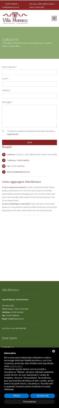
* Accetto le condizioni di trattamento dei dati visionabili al (31, 132)
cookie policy (15, 366)
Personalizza (29, 401)
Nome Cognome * (9, 67)
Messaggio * (7, 102)
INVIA (29, 142)
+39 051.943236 (11, 4)
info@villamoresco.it (10, 7)
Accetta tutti (42, 395)
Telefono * (6, 90)
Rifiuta (16, 395)
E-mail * (5, 78)
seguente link (12, 134)
